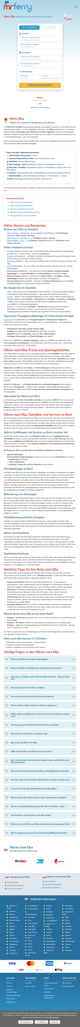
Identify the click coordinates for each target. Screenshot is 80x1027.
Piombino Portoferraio (15, 885)
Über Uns (9, 983)
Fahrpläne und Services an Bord (22, 209)
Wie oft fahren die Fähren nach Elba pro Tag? (29, 734)
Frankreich (13, 953)
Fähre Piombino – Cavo (15, 240)
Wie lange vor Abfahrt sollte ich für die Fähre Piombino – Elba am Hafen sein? (40, 678)
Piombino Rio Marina (15, 889)
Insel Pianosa (32, 932)
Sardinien (68, 926)
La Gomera (50, 918)
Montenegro (50, 941)
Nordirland (50, 947)
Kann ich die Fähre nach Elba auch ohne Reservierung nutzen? (36, 668)
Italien (30, 947)
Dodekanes (13, 944)
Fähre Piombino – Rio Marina (17, 238)
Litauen (49, 932)
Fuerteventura (33, 906)
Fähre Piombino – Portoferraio (18, 233)
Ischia (30, 944)
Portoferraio (11, 256)
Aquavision (8, 320)
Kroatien (49, 912)
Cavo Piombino (50, 881)
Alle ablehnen (41, 1022)
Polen (67, 917)
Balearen (12, 926)
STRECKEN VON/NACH (43, 899)
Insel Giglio (32, 929)
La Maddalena (51, 921)
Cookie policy (10, 1002)
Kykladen (49, 915)
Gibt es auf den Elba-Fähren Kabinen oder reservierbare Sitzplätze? (38, 798)
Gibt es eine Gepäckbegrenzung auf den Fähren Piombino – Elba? (38, 806)
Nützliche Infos (49, 989)
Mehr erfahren (53, 1017)
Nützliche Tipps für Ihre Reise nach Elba (25, 212)
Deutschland (14, 941)
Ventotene (68, 950)
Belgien (12, 929)
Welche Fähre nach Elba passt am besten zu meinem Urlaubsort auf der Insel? (40, 715)
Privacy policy (10, 999)
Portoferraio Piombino (53, 884)
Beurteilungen (67, 983)
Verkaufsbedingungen (13, 995)
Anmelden (28, 983)
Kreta (48, 909)
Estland (12, 947)
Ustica (67, 947)
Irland (30, 941)
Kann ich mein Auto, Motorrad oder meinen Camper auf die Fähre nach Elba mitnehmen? (40, 761)
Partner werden (30, 986)
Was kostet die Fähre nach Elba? (24, 743)
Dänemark (13, 938)
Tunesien (68, 944)
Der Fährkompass (68, 986)
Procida (68, 923)
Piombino (10, 251)
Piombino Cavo (12, 882)
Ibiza (29, 920)
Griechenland (33, 909)
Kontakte (9, 986)
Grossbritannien (31, 914)
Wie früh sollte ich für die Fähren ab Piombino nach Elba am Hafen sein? (40, 780)
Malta (48, 935)
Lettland (49, 929)
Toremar (10, 297)
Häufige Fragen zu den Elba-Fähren (23, 215)
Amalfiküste (13, 917)
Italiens (43, 129)
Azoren (11, 923)
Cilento (12, 935)
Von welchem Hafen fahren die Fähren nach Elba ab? (32, 696)
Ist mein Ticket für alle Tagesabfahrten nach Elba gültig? (34, 789)
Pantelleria (69, 909)
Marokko (49, 938)
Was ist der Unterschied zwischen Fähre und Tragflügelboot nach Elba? (40, 771)
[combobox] (40, 40)
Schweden (68, 929)
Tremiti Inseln (70, 941)
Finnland (12, 950)
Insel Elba (31, 926)
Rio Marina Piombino (52, 887)
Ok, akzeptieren (25, 1022)
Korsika (49, 906)
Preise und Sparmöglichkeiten (21, 205)
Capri (11, 932)
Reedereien (47, 992)
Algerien (12, 914)
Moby (9, 292)
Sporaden (68, 938)
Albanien (12, 911)
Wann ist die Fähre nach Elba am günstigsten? (30, 659)
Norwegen (68, 906)
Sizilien (67, 932)
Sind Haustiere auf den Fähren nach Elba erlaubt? (31, 815)
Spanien (68, 935)
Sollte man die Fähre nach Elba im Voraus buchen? (31, 751)
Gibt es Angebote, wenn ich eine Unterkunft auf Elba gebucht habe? (39, 833)
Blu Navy (10, 306)
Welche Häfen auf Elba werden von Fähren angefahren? (34, 705)
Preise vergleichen (40, 85)
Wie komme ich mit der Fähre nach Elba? (27, 688)
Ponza (67, 920)
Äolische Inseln (14, 920)
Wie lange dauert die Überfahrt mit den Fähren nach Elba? (35, 725)
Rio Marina (11, 261)
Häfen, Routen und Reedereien (21, 202)
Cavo (9, 266)
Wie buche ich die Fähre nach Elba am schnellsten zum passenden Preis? (40, 824)
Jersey (30, 950)
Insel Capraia (32, 923)
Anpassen (54, 1022)
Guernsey (31, 917)
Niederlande (50, 944)
